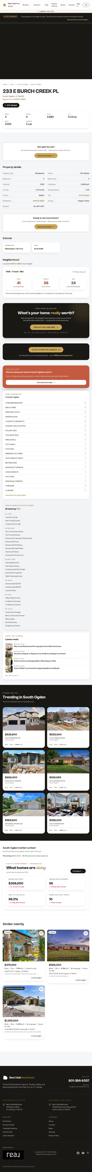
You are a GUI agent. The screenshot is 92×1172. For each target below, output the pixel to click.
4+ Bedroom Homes (13, 601)
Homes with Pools (12, 542)
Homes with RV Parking (13, 545)
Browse (26, 5)
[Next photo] (42, 946)
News (51, 1128)
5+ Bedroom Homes (13, 605)
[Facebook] (78, 1153)
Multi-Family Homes (12, 521)
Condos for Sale (11, 517)
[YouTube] (83, 1153)
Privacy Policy (54, 1135)
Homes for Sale (8, 1125)
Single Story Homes (12, 626)
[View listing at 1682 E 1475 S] (24, 945)
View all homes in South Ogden (15, 495)
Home (5, 84)
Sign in (78, 5)
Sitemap (52, 1132)
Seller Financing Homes (13, 576)
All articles (11, 675)
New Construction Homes (15, 615)
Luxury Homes (10, 590)
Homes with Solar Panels (14, 548)
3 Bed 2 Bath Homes (12, 598)
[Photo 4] (22, 958)
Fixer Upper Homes (12, 566)
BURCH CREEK (36, 84)
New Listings (9, 619)
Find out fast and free (44, 327)
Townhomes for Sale (13, 524)
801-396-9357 (79, 1081)
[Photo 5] (25, 958)
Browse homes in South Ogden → (78, 20)
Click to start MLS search (44, 350)
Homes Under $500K (13, 587)
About (63, 5)
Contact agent (36, 978)
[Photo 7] (31, 958)
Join (85, 5)
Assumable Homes (12, 563)
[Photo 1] (14, 958)
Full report (78, 871)
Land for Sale (7, 1132)
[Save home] (41, 933)
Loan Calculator (8, 1135)
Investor (37, 5)
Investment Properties (13, 573)
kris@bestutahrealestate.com (79, 1087)
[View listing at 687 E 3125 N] (68, 945)
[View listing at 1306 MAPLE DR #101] (24, 1001)
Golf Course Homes (12, 535)
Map (46, 5)
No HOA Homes (11, 622)
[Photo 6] (28, 958)
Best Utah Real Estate (15, 1166)
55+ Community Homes (14, 531)
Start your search (45, 156)
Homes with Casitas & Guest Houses (18, 538)
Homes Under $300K (13, 584)
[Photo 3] (20, 958)
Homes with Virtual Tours (14, 555)
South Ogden (22, 84)
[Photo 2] (17, 958)
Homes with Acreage (13, 612)
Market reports (54, 5)
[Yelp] (88, 1153)
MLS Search (7, 1121)
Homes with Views (12, 552)
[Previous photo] (6, 946)
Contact (72, 5)
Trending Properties (10, 1128)
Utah (12, 84)
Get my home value (44, 382)
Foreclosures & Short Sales (15, 569)
